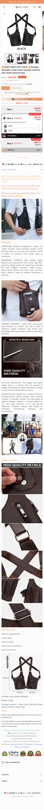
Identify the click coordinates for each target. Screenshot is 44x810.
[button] (4, 7)
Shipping (4, 80)
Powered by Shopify (28, 796)
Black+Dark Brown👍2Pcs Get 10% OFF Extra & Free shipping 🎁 (21, 93)
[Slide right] (41, 59)
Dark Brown (17, 88)
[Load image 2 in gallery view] (22, 59)
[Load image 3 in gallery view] (33, 59)
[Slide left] (2, 59)
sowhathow (18, 796)
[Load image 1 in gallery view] (10, 59)
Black (6, 88)
